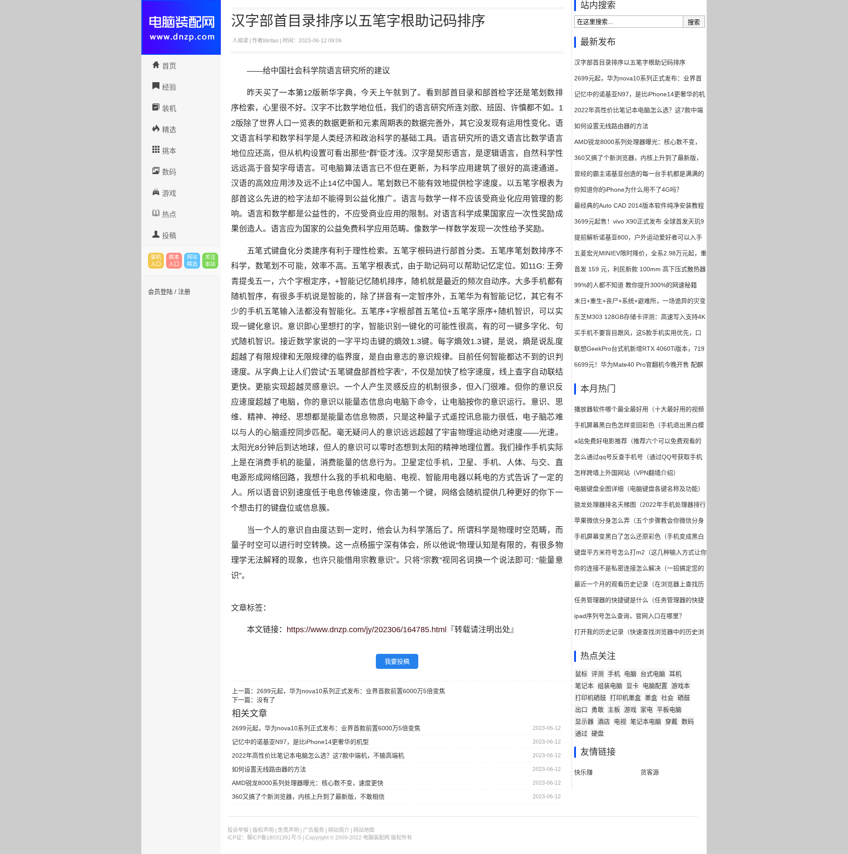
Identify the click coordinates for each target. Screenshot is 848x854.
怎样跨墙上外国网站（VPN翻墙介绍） (626, 472)
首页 (169, 66)
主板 (614, 709)
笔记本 (584, 685)
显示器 (584, 721)
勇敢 (597, 709)
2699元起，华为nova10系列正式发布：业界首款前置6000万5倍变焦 (351, 691)
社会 (667, 697)
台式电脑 (652, 673)
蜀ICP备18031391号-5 (274, 838)
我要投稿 (397, 661)
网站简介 (338, 830)
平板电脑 (669, 709)
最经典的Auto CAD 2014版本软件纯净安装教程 (639, 205)
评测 (597, 673)
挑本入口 (174, 260)
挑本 (169, 151)
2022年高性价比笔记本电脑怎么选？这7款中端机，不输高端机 (318, 755)
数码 (169, 172)
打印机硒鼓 (590, 697)
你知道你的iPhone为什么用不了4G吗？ (628, 189)
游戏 (169, 193)
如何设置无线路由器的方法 (269, 769)
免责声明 (288, 830)
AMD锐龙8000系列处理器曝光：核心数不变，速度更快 (307, 782)
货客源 (649, 772)
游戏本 (680, 685)
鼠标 (581, 673)
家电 (646, 709)
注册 (184, 291)
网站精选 (192, 260)
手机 (614, 673)
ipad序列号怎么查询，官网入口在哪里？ (629, 615)
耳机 (675, 673)
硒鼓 (684, 697)
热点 (169, 214)
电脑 (630, 673)
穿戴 (671, 721)
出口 (581, 709)
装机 (169, 108)
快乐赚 (583, 772)
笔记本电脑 (645, 721)
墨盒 (651, 697)
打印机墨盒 (625, 697)
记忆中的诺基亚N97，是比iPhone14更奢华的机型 (300, 741)
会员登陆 (160, 291)
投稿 (169, 235)
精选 (169, 129)
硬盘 (597, 733)
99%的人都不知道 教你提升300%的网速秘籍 (635, 284)
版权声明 (263, 830)
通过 (581, 733)
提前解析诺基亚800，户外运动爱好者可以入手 (638, 237)
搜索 (694, 22)
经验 (169, 87)
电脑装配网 (181, 27)
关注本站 (210, 260)
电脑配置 (655, 685)
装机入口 (156, 260)
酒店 (604, 721)
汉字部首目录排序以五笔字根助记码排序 (629, 62)
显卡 (632, 685)
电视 (620, 721)
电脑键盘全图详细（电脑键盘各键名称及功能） (639, 488)
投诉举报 (238, 830)
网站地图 (364, 830)
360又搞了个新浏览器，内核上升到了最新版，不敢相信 (308, 796)
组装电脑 (610, 685)
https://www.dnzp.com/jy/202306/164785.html (367, 629)
